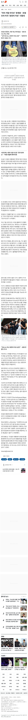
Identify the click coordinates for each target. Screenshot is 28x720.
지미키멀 (4, 459)
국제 (2, 9)
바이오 (24, 680)
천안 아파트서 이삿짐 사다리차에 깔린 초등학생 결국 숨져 (13, 621)
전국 (3, 677)
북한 (17, 677)
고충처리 (25, 693)
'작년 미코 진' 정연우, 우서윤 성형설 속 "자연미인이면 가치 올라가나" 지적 (13, 608)
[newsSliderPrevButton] (21, 596)
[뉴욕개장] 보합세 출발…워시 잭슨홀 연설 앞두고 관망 (11, 470)
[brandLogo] (4, 1)
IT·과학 (17, 680)
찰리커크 (16, 459)
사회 (10, 674)
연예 (2, 636)
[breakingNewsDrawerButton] (23, 2)
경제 (17, 674)
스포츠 (3, 656)
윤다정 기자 (6, 21)
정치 (3, 674)
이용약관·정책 (19, 693)
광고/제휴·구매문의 (10, 693)
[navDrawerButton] (26, 2)
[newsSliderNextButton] (25, 596)
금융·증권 (24, 677)
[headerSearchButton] (20, 2)
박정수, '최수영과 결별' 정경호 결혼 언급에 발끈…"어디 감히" (13, 601)
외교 (10, 677)
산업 (3, 680)
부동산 (10, 680)
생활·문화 (3, 683)
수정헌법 (22, 459)
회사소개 (3, 693)
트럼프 (9, 459)
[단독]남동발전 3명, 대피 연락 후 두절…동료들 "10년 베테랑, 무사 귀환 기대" (13, 628)
